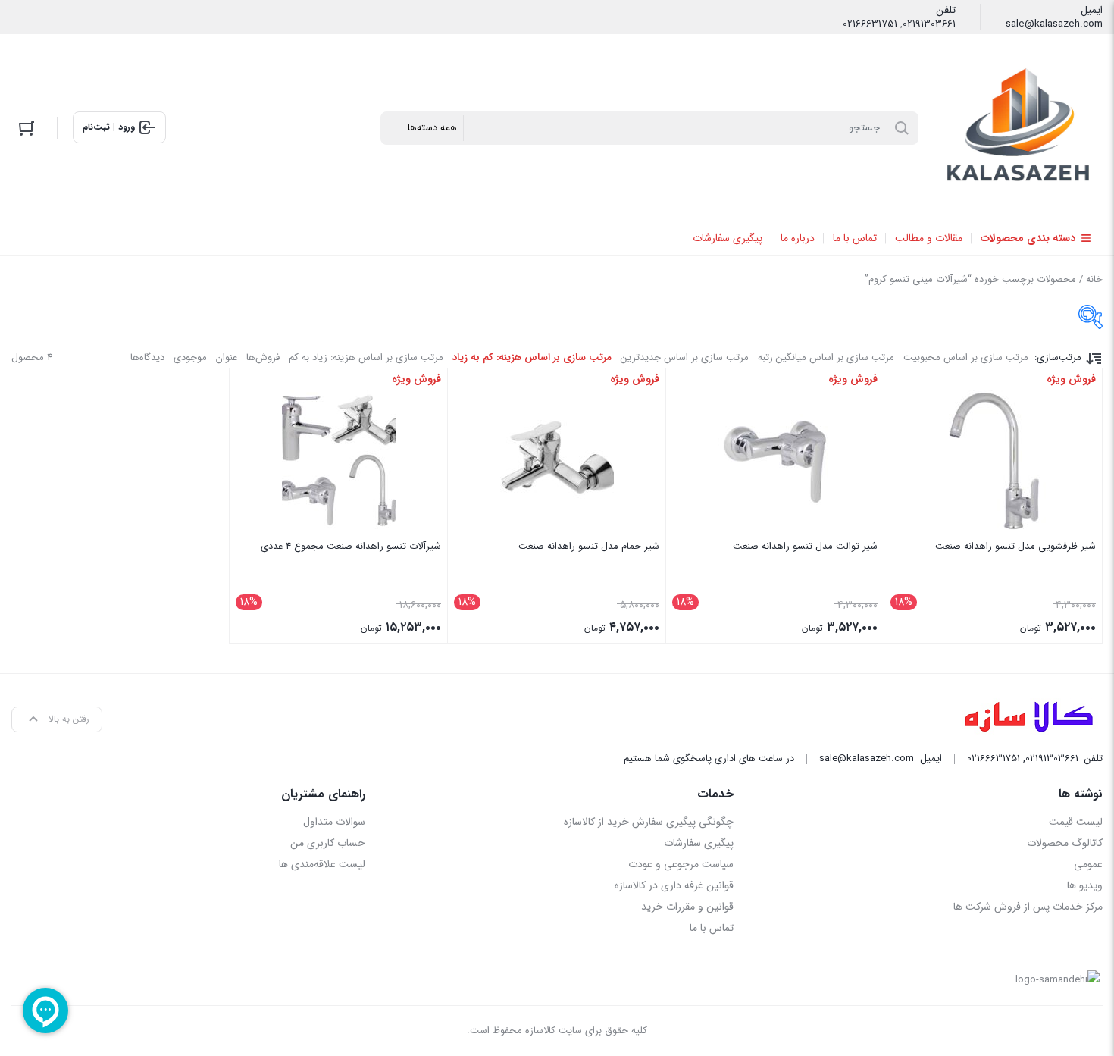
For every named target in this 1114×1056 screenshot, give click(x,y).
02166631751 (870, 24)
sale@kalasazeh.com (1054, 24)
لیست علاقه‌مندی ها (322, 864)
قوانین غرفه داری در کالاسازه (674, 885)
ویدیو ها (1085, 885)
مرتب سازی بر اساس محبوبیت (965, 357)
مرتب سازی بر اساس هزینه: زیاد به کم (366, 357)
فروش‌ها (263, 357)
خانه (1094, 279)
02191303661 (929, 24)
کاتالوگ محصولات (1065, 843)
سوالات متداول (334, 821)
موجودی (190, 357)
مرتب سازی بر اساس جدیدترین (685, 357)
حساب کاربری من (327, 843)
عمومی (1088, 864)
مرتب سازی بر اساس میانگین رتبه (826, 357)
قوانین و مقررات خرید (687, 906)
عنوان (226, 357)
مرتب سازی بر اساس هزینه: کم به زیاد (532, 357)
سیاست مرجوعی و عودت (681, 864)
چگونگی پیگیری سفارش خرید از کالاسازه (649, 821)
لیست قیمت (1076, 821)
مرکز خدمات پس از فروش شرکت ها (1028, 906)
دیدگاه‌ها (147, 357)
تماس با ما (712, 928)
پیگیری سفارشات (699, 843)
